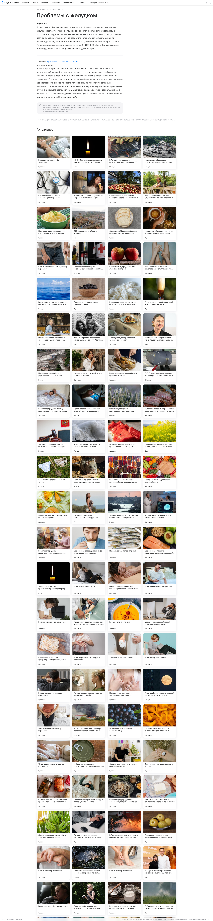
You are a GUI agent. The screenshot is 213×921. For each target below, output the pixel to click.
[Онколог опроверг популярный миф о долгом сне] (124, 756)
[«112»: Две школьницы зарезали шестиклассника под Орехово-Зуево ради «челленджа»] (88, 152)
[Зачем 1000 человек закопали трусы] (53, 472)
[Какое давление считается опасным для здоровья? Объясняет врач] (53, 188)
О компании (10, 919)
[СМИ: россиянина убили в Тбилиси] (88, 223)
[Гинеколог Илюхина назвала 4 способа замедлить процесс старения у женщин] (53, 330)
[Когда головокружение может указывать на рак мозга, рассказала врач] (159, 507)
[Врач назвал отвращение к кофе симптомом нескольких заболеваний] (88, 543)
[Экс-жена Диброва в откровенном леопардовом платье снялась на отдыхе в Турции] (88, 507)
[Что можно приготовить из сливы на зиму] (124, 721)
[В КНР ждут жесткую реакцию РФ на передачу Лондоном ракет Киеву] (159, 365)
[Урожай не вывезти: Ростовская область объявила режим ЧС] (124, 507)
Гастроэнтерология (56, 9)
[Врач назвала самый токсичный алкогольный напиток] (159, 294)
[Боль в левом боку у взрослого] (159, 578)
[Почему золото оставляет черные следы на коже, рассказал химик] (124, 685)
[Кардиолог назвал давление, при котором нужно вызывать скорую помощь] (88, 614)
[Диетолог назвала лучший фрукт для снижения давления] (53, 827)
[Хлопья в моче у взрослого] (124, 650)
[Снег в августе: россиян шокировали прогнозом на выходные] (124, 401)
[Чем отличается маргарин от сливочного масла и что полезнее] (159, 792)
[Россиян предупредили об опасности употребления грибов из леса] (124, 792)
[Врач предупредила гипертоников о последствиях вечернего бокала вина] (53, 543)
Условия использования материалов (142, 919)
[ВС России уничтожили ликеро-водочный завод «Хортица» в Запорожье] (88, 721)
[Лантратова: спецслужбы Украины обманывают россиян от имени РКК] (88, 259)
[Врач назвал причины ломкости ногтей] (159, 756)
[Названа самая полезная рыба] (124, 543)
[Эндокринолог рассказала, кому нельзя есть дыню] (53, 507)
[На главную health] (12, 2)
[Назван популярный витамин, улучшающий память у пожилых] (159, 188)
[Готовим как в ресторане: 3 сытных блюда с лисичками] (159, 721)
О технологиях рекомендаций (177, 919)
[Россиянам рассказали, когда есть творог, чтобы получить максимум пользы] (124, 294)
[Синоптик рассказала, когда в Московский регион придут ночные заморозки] (88, 863)
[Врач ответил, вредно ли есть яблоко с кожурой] (124, 259)
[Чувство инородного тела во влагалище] (53, 756)
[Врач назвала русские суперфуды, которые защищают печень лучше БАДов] (53, 650)
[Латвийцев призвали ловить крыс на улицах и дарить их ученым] (88, 472)
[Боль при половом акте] (88, 578)
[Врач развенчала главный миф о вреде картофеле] (124, 365)
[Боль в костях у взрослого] (53, 863)
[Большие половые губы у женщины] (53, 152)
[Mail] (3, 2)
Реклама (19, 919)
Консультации (41, 9)
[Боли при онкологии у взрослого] (53, 614)
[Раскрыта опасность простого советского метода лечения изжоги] (124, 898)
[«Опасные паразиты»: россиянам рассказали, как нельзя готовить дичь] (159, 401)
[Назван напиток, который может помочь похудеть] (88, 365)
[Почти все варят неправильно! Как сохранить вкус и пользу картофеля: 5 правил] (53, 223)
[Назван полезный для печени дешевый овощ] (159, 472)
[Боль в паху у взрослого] (159, 650)
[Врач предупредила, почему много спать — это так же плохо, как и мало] (53, 401)
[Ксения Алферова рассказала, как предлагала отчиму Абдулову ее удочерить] (88, 330)
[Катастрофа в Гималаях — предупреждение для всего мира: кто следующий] (159, 152)
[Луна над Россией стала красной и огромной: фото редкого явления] (159, 685)
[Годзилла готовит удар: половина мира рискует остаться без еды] (53, 294)
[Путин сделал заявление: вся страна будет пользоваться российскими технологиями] (88, 401)
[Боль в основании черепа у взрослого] (53, 685)
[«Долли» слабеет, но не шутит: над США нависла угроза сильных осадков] (88, 436)
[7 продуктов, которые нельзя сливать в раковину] (124, 330)
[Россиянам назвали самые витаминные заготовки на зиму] (159, 827)
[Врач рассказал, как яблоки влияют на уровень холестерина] (124, 188)
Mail (3, 919)
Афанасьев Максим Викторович (62, 61)
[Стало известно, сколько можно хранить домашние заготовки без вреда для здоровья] (53, 792)
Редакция (125, 919)
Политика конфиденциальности (199, 919)
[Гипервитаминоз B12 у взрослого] (53, 898)
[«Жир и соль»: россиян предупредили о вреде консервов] (88, 756)
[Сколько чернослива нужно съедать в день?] (88, 294)
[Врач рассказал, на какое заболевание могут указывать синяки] (159, 259)
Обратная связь (160, 919)
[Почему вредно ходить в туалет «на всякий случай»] (88, 685)
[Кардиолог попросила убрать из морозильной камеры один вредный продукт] (88, 188)
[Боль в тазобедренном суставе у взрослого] (53, 259)
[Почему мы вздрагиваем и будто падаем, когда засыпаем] (88, 792)
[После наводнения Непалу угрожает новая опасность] (53, 365)
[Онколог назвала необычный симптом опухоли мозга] (159, 614)
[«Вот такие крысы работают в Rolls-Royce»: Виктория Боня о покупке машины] (159, 330)
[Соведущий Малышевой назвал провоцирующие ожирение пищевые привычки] (124, 223)
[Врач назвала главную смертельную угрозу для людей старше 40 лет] (159, 543)
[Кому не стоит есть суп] (124, 614)
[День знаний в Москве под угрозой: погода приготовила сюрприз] (88, 898)
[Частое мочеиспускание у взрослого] (53, 721)
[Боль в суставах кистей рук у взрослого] (88, 650)
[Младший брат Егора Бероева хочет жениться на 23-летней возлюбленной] (159, 863)
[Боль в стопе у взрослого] (124, 863)
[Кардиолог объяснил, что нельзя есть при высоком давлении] (159, 223)
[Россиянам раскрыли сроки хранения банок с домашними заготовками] (124, 472)
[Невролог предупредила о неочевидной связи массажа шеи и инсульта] (124, 578)
